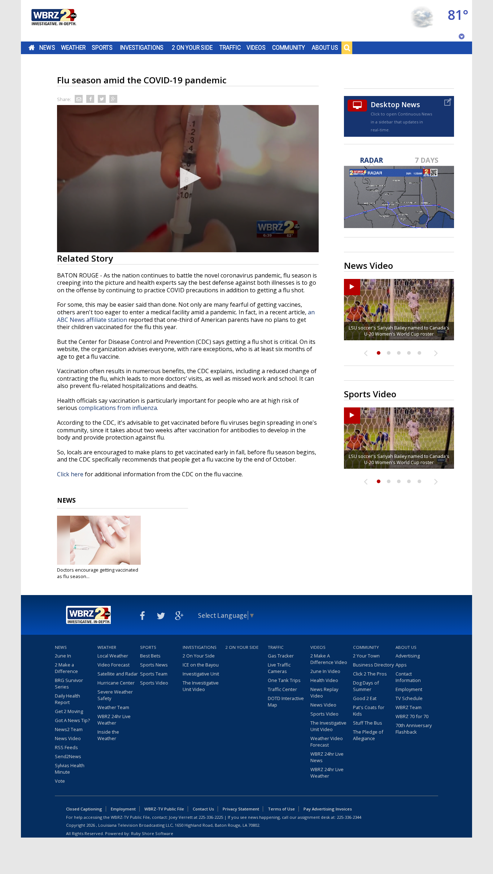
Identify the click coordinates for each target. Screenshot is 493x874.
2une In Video (325, 671)
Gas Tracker (281, 655)
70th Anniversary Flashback (414, 728)
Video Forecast (113, 664)
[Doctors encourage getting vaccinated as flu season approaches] (99, 540)
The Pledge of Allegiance (368, 735)
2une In (63, 655)
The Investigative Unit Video (201, 685)
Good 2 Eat (364, 698)
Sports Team (153, 673)
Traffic (230, 47)
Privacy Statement (241, 809)
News (47, 47)
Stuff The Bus (367, 723)
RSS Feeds (66, 747)
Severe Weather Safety (115, 695)
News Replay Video (324, 692)
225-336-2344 (349, 817)
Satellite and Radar (117, 673)
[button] (188, 178)
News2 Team (69, 729)
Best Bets (150, 655)
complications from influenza (118, 408)
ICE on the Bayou (201, 664)
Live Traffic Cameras (279, 667)
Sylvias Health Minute (69, 768)
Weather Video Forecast (326, 741)
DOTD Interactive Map (286, 701)
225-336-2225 (210, 817)
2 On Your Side (192, 47)
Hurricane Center (116, 682)
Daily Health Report (67, 698)
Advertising (408, 655)
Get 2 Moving (69, 711)
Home (32, 47)
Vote (60, 781)
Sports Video (154, 682)
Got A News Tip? (72, 720)
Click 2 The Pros (370, 673)
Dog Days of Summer (366, 685)
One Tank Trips (284, 680)
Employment (409, 689)
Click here (70, 474)
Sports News (154, 664)
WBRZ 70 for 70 (412, 716)
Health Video (324, 680)
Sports (102, 47)
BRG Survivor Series (69, 683)
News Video (68, 738)
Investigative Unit (201, 673)
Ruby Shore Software (152, 833)
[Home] (53, 20)
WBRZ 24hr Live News (327, 757)
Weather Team (113, 707)
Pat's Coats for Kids (368, 710)
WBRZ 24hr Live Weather (114, 719)
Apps (401, 664)
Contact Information (408, 676)
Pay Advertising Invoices (328, 809)
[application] (188, 178)
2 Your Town (366, 655)
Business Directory (373, 664)
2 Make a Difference (66, 667)
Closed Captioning (84, 809)
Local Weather (112, 655)
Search (347, 47)
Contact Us (203, 809)
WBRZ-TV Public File (164, 809)
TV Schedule (409, 698)
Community (288, 47)
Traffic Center (282, 689)
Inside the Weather (108, 735)
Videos (256, 47)
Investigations (142, 47)
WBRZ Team (409, 707)
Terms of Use (281, 809)
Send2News (68, 756)
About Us (325, 47)
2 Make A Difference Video (328, 658)
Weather (73, 47)
